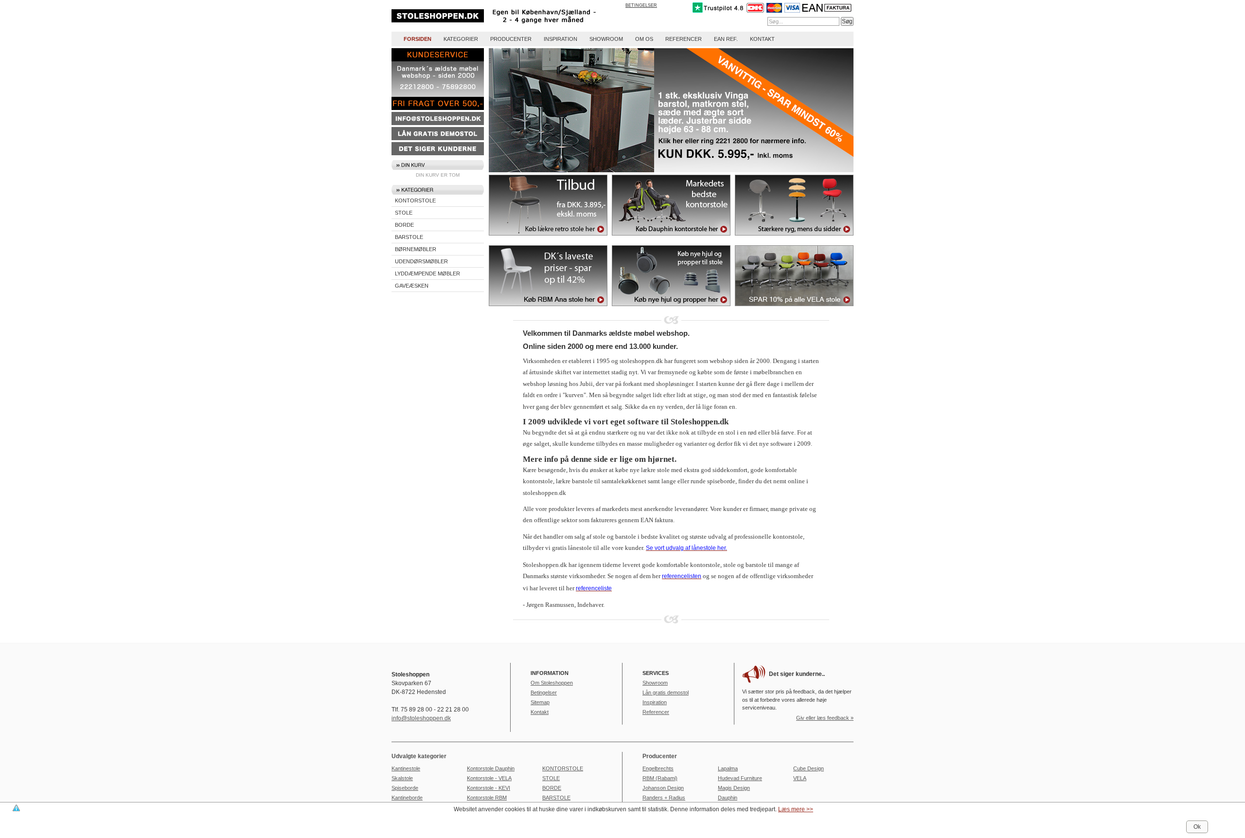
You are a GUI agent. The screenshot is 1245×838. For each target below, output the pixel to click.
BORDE (404, 225)
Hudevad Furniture (740, 778)
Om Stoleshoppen (552, 683)
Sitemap (540, 702)
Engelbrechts (658, 768)
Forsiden (417, 39)
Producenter (511, 39)
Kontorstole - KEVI (488, 788)
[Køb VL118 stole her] (548, 238)
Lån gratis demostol (665, 692)
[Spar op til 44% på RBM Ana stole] (548, 309)
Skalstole (402, 778)
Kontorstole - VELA (489, 778)
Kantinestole (405, 768)
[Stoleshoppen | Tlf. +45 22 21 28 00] (506, 24)
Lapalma (728, 768)
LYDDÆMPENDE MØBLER (427, 273)
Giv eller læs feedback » (825, 718)
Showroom (606, 39)
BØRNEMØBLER (415, 249)
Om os (644, 39)
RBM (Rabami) (659, 778)
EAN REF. (726, 39)
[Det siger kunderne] (437, 153)
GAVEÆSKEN (411, 286)
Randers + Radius (663, 798)
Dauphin (727, 798)
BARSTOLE (409, 237)
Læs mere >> (795, 809)
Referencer (683, 39)
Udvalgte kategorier (418, 756)
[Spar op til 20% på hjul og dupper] (671, 309)
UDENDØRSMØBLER (421, 261)
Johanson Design (663, 788)
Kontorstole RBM (487, 798)
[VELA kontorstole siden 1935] (794, 309)
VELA (799, 778)
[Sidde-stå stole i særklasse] (794, 238)
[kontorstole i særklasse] (671, 238)
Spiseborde (404, 788)
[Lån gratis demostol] (437, 138)
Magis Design (734, 788)
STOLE (403, 213)
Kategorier (461, 39)
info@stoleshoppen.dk (421, 718)
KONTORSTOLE (415, 200)
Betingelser (641, 5)
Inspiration (560, 39)
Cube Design (808, 768)
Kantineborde (407, 798)
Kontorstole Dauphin (491, 768)
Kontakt (762, 39)
